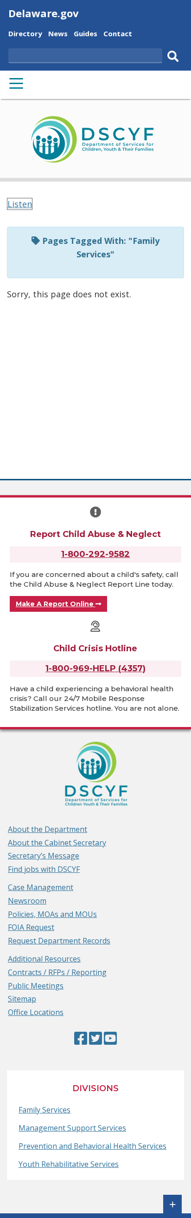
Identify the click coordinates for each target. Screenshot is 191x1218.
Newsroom (27, 901)
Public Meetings (36, 986)
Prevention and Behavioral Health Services (92, 1146)
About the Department (47, 829)
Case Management (40, 887)
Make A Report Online (56, 604)
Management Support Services (72, 1128)
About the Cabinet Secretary (57, 843)
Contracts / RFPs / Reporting (57, 972)
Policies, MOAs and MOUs (52, 914)
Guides (85, 34)
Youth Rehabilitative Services (69, 1164)
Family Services (44, 1110)
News (58, 34)
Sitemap (22, 999)
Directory (25, 34)
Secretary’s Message (43, 856)
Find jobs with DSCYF (44, 869)
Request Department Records (59, 941)
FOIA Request (31, 927)
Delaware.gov (43, 13)
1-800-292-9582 (95, 554)
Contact (117, 34)
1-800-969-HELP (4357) (95, 668)
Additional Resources (44, 959)
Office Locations (36, 1012)
